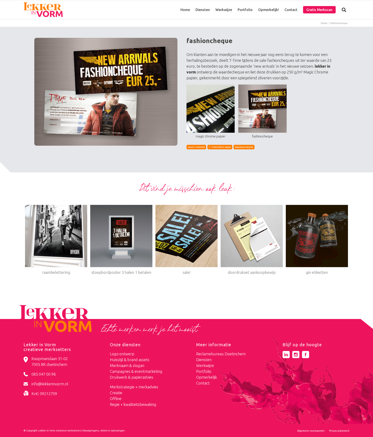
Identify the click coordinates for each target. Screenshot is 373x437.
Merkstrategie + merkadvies (134, 387)
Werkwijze (205, 365)
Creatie (116, 393)
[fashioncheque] (105, 92)
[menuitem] (185, 9)
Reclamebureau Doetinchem (221, 354)
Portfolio (203, 371)
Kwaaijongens (91, 430)
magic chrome (196, 147)
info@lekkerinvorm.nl (50, 384)
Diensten (204, 359)
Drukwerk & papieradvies (131, 377)
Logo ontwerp (122, 354)
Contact (203, 383)
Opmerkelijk (206, 377)
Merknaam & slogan (127, 365)
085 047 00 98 (44, 374)
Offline (116, 398)
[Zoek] (343, 10)
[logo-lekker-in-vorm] (43, 9)
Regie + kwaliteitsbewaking (133, 404)
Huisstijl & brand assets (129, 359)
